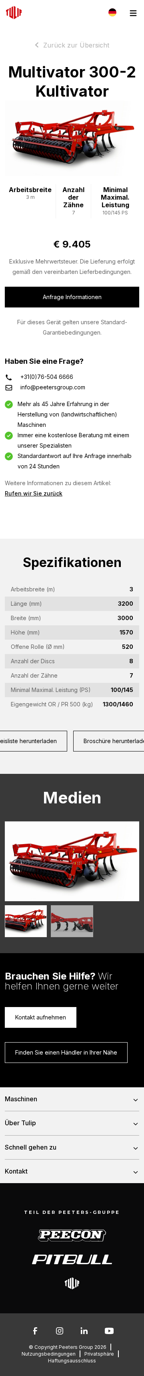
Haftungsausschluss (72, 1361)
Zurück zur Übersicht (76, 45)
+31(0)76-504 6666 (46, 376)
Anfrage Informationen (72, 296)
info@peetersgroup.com (52, 387)
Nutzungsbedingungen (49, 1354)
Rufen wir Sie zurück (33, 493)
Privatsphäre (99, 1354)
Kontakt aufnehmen (40, 1017)
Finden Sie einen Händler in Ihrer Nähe (66, 1052)
